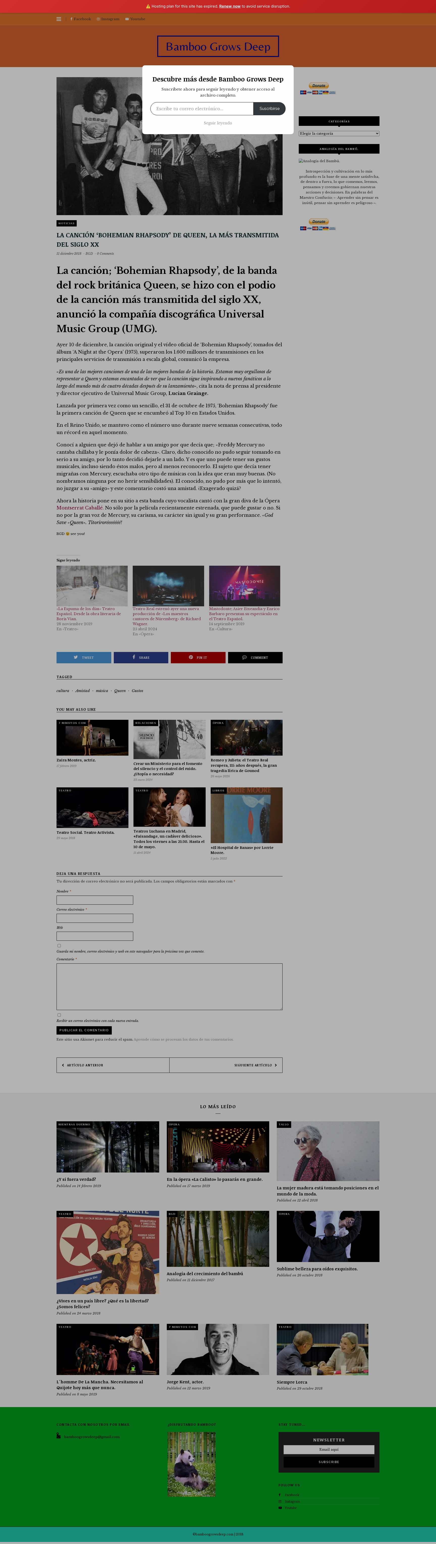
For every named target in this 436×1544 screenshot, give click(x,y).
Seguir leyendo (218, 123)
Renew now (230, 6)
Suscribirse (270, 108)
